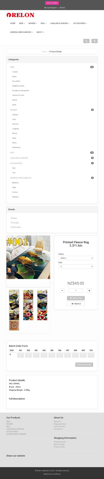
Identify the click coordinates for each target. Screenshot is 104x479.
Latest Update (52, 3)
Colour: (61, 254)
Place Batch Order (84, 365)
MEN (21, 23)
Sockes (15, 192)
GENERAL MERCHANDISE (20, 32)
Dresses (15, 124)
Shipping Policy (60, 424)
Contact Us (58, 429)
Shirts (14, 76)
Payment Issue (60, 442)
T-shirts (15, 72)
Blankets (15, 183)
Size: (60, 262)
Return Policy (59, 444)
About (40, 32)
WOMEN (32, 23)
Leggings (15, 129)
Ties (13, 173)
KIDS (43, 23)
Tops (14, 119)
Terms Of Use (59, 426)
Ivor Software (56, 474)
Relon (15, 218)
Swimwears (16, 147)
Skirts (14, 143)
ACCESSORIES (79, 23)
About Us (57, 421)
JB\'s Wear (17, 227)
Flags (14, 187)
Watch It (77, 304)
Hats (13, 168)
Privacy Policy (59, 447)
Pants (14, 105)
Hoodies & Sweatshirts (20, 90)
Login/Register (51, 8)
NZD (63, 8)
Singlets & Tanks (18, 86)
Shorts (14, 100)
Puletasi (15, 115)
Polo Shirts (16, 81)
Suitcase (15, 197)
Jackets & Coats (18, 95)
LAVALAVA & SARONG (59, 23)
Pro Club (16, 223)
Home (12, 23)
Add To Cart (77, 298)
